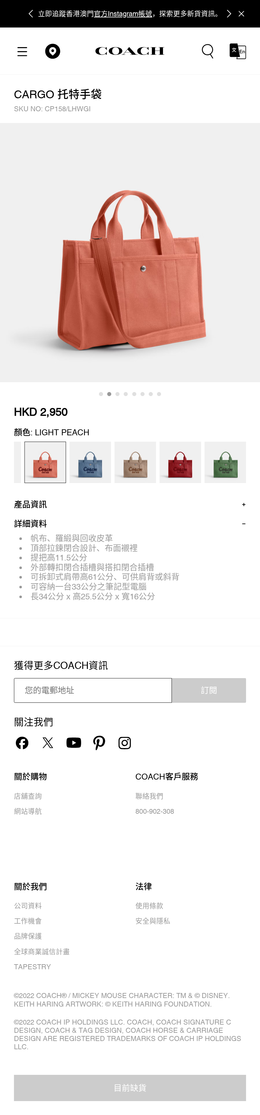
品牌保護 (28, 936)
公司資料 (28, 906)
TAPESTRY (32, 967)
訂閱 (209, 690)
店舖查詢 (28, 796)
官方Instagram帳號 (123, 14)
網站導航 (28, 811)
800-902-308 (154, 811)
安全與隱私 (152, 921)
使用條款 (149, 906)
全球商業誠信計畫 (42, 952)
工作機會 (28, 921)
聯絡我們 (149, 796)
